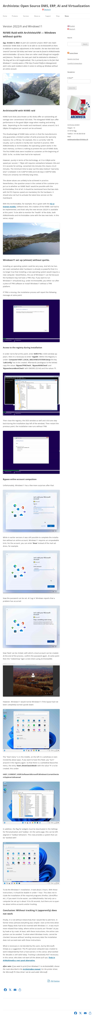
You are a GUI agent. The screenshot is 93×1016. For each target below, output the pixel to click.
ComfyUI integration (74, 63)
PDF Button (55, 981)
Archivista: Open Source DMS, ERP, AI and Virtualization (46, 6)
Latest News (74, 53)
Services (26, 16)
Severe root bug (73, 59)
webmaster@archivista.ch (77, 139)
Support (48, 16)
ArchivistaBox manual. (32, 969)
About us (37, 16)
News (67, 16)
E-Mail (70, 78)
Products (15, 16)
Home (5, 16)
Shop (57, 16)
